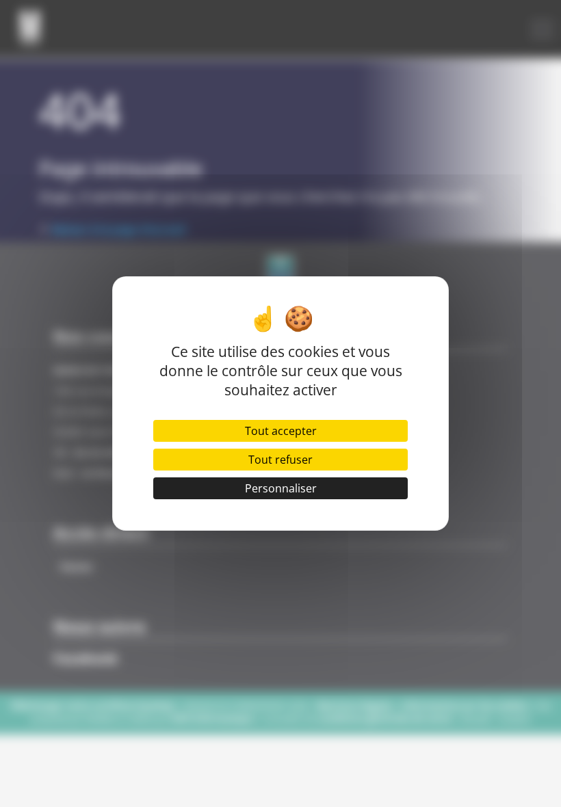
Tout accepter (281, 430)
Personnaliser (281, 488)
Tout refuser (280, 459)
